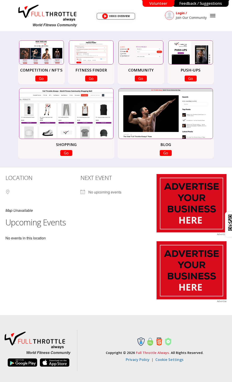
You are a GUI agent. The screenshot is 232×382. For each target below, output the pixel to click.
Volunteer (158, 3)
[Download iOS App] (54, 362)
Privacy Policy (138, 359)
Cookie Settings (169, 359)
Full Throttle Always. (153, 352)
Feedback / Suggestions (200, 3)
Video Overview (117, 16)
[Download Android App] (22, 362)
